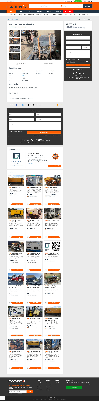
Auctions (39, 11)
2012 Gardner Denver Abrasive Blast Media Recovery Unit (15, 254)
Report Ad (89, 19)
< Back (9, 19)
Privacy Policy (43, 399)
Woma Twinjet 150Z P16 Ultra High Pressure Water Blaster (33, 254)
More (88, 14)
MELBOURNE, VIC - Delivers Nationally (18, 27)
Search (87, 6)
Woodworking (39, 14)
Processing (72, 14)
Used (23, 71)
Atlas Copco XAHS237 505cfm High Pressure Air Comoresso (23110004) (34, 352)
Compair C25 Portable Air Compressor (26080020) (52, 254)
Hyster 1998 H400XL (33, 318)
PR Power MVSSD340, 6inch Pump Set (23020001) (34, 188)
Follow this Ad (50, 63)
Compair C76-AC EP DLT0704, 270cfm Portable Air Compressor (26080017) (34, 286)
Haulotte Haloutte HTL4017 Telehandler (51, 188)
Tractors (66, 14)
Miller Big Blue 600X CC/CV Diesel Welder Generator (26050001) (51, 352)
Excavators (60, 14)
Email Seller (17, 163)
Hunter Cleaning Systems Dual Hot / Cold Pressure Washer (51, 286)
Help (56, 384)
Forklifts (54, 14)
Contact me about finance (15, 131)
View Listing (17, 204)
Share (79, 19)
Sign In (85, 1)
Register (41, 382)
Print (84, 19)
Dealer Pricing (48, 386)
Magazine (39, 384)
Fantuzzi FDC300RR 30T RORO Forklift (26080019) (15, 286)
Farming (20, 14)
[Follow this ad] (10, 204)
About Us (39, 386)
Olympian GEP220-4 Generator (15, 188)
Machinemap (56, 399)
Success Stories (40, 390)
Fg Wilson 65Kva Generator (14, 319)
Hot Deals (68, 11)
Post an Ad (78, 1)
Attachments (47, 14)
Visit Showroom (58, 372)
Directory (58, 11)
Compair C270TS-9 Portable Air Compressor (15, 221)
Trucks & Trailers (81, 14)
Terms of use (36, 399)
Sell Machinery (48, 384)
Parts (30, 11)
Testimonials (39, 388)
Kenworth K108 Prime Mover (52, 221)
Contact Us (57, 382)
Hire (21, 11)
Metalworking (31, 14)
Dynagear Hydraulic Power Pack (15, 352)
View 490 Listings (54, 166)
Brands (49, 11)
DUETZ (23, 75)
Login (38, 382)
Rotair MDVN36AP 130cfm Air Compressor (33, 221)
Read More (30, 163)
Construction (13, 14)
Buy (11, 11)
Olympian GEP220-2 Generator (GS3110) (51, 319)
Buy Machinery (48, 382)
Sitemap (50, 399)
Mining (25, 14)
